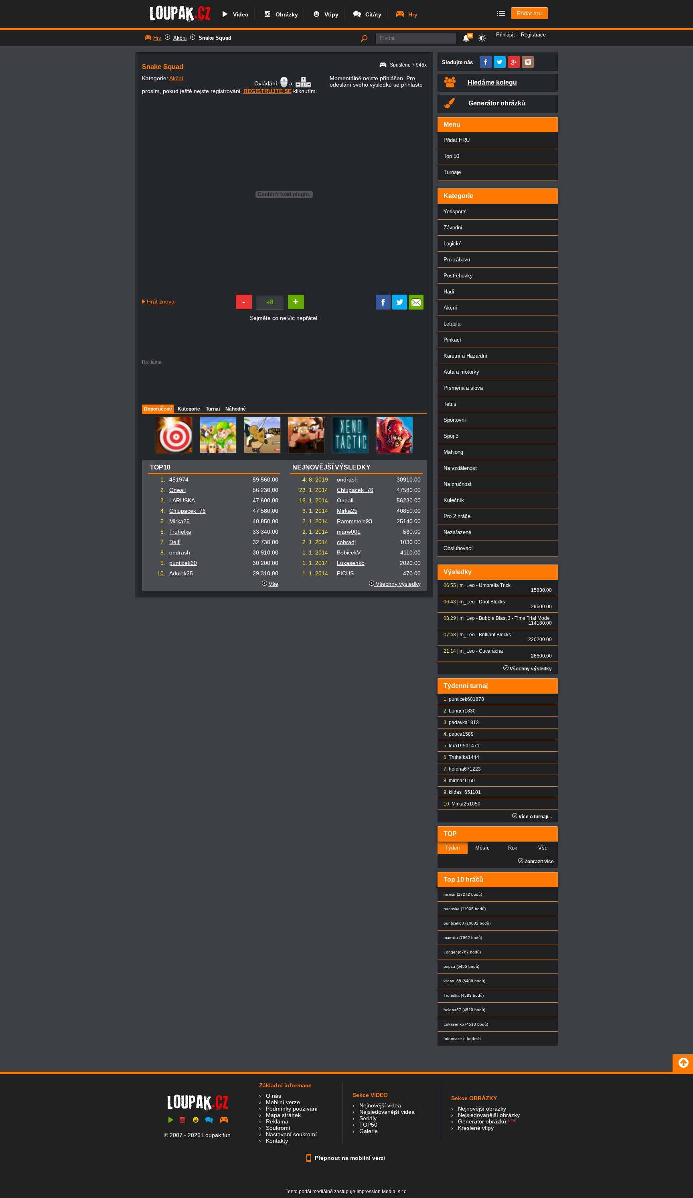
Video (239, 14)
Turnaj (213, 409)
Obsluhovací (458, 548)
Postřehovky (458, 276)
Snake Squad (215, 38)
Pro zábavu (457, 260)
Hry (411, 14)
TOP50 (368, 1124)
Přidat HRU (457, 140)
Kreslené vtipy (476, 1128)
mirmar (456, 780)
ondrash (179, 552)
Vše (273, 584)
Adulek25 (181, 573)
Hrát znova (160, 301)
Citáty (371, 14)
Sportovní (455, 420)
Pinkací (452, 340)
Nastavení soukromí (291, 1134)
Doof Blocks (492, 601)
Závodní (453, 228)
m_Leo (467, 585)
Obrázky (285, 14)
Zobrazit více (538, 861)
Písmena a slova (463, 388)
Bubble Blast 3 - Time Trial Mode (514, 618)
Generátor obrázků (482, 1121)
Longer (456, 710)
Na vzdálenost (460, 468)
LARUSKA (182, 500)
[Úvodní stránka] (180, 23)
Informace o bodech (462, 1038)
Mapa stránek (283, 1115)
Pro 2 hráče (457, 516)
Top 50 (451, 156)
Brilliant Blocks (495, 634)
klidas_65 (459, 792)
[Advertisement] (284, 382)
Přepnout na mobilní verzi (349, 1158)
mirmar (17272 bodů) (463, 894)
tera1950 (458, 745)
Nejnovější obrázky (482, 1108)
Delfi (174, 542)
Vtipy (329, 14)
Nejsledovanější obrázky (489, 1115)
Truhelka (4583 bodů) (464, 995)
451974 (178, 479)
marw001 (349, 531)
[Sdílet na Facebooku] (383, 307)
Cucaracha (491, 651)
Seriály (368, 1118)
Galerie (368, 1131)
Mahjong (453, 452)
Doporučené (158, 409)
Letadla (452, 324)
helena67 (459, 769)
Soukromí (278, 1128)
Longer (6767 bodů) (462, 952)
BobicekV (349, 552)
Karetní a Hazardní (465, 356)
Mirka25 (179, 521)
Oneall (177, 490)
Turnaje (452, 172)
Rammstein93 (354, 521)
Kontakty (277, 1140)
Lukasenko (351, 563)
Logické (453, 244)
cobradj (346, 542)
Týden (452, 848)
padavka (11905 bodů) (465, 909)
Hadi (449, 292)
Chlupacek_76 (187, 511)
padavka (458, 722)
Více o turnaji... (534, 816)
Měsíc (482, 848)
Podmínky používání (292, 1108)
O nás (273, 1096)
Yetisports (455, 211)
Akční (180, 38)
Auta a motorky (461, 372)
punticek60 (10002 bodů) (467, 923)
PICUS (345, 573)
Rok (512, 848)
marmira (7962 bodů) (463, 937)
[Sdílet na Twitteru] (399, 307)
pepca (455, 734)
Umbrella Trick (495, 585)
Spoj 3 (451, 436)
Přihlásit (505, 35)
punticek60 (183, 563)
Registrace (533, 35)
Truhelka (180, 531)
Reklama (277, 1121)
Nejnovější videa (380, 1105)
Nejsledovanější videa (387, 1112)
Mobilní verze (283, 1102)
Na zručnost (458, 484)
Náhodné (235, 409)
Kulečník (454, 500)
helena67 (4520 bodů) (464, 1010)
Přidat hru (529, 13)
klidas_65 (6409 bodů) (464, 981)
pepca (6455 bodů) (461, 966)
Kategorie (189, 409)
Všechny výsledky (397, 584)
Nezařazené (457, 532)
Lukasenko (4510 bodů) (466, 1024)
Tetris (450, 404)
